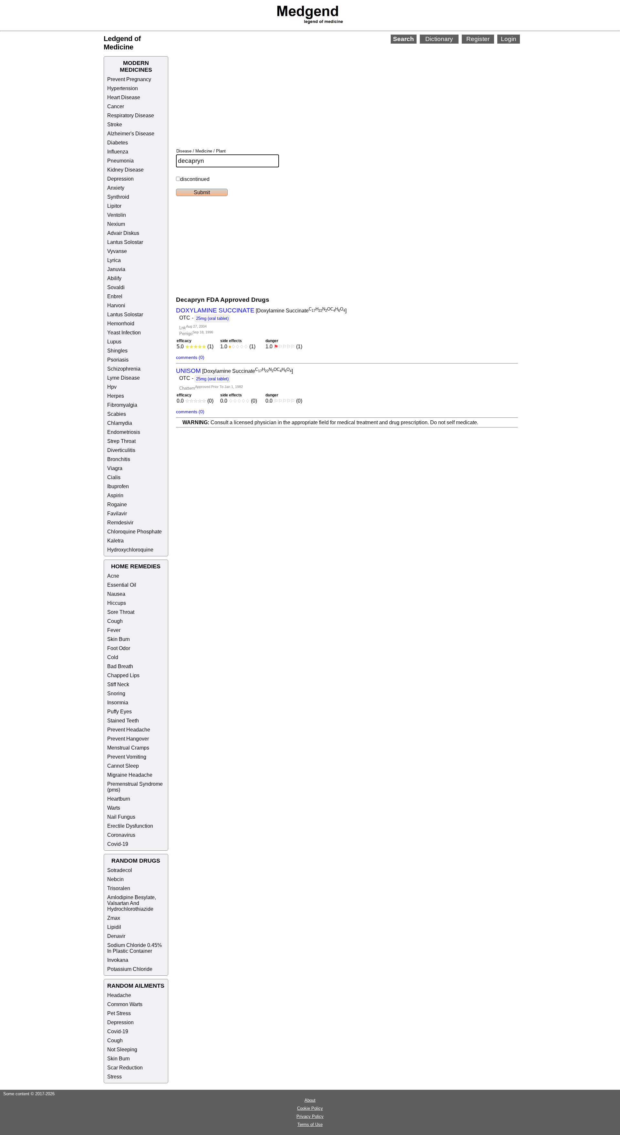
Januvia (116, 269)
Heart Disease (123, 97)
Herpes (115, 396)
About (310, 1100)
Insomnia (117, 702)
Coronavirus (121, 835)
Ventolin (116, 215)
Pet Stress (119, 1013)
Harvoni (116, 305)
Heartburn (118, 799)
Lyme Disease (123, 378)
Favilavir (117, 513)
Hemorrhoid (120, 323)
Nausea (116, 594)
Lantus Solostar (125, 242)
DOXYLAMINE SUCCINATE (215, 310)
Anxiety (115, 188)
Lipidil (114, 927)
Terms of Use (310, 1124)
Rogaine (117, 504)
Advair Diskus (123, 233)
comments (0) (190, 357)
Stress (114, 1076)
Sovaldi (116, 287)
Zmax (113, 918)
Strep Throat (121, 441)
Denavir (116, 936)
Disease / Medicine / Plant (201, 151)
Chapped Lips (123, 675)
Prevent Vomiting (126, 757)
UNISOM (188, 370)
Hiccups (116, 603)
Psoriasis (118, 360)
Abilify (114, 278)
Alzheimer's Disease (130, 133)
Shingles (117, 350)
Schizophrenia (123, 369)
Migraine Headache (129, 775)
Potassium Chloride (129, 969)
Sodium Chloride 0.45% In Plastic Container (134, 948)
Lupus (114, 341)
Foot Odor (118, 648)
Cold (112, 657)
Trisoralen (118, 888)
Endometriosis (123, 432)
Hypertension (122, 88)
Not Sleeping (122, 1049)
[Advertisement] (332, 87)
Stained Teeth (123, 720)
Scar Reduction (125, 1067)
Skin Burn (118, 639)
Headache (119, 995)
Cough (115, 621)
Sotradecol (119, 870)
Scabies (116, 414)
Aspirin (115, 495)
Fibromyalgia (122, 405)
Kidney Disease (125, 170)
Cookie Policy (310, 1108)
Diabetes (117, 142)
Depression (120, 179)
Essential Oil (121, 585)
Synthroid (118, 197)
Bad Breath (120, 666)
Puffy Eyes (119, 711)
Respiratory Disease (130, 115)
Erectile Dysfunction (130, 826)
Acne (113, 576)
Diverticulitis (121, 450)
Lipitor (114, 206)
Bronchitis (118, 459)
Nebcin (115, 879)
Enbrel (114, 296)
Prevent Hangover (128, 738)
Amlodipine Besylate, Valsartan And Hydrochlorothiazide (131, 903)
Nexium (116, 224)
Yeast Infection (124, 332)
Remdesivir (120, 522)
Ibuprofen (118, 486)
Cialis (113, 477)
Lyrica (114, 260)
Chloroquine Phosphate (134, 531)
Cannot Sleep (123, 766)
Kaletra (115, 540)
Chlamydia (119, 423)
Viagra (114, 468)
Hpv (112, 387)
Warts (113, 808)
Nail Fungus (121, 817)
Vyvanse (117, 251)
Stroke (114, 124)
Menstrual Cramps (128, 748)
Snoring (116, 693)
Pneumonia (120, 160)
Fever (113, 630)
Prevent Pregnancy (129, 79)
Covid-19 (117, 844)
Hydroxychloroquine (130, 549)
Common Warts (124, 1004)
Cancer (115, 106)
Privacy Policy (310, 1116)
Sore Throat (120, 612)
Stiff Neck (118, 684)
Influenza (117, 151)
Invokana (117, 960)
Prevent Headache (128, 729)
